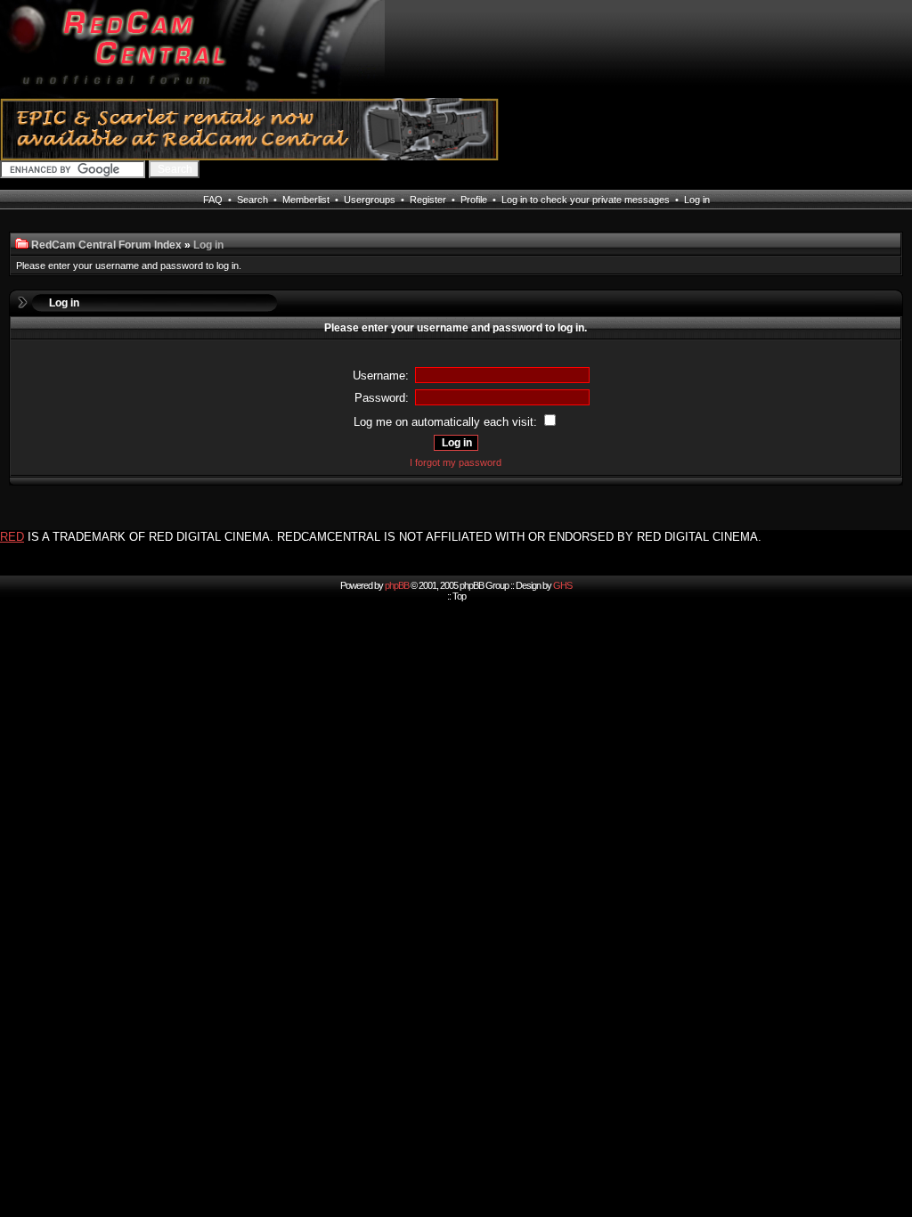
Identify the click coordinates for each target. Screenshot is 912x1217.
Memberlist (306, 199)
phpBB (397, 585)
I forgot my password (455, 462)
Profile (473, 199)
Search (252, 199)
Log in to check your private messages (585, 199)
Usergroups (369, 199)
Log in (697, 199)
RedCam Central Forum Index (106, 245)
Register (428, 199)
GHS (562, 585)
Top (459, 596)
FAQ (213, 199)
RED (12, 536)
